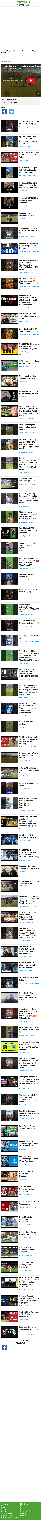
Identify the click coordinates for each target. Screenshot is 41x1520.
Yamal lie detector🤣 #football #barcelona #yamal (27, 545)
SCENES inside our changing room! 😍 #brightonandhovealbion (29, 281)
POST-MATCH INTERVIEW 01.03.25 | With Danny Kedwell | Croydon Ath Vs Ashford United (28, 300)
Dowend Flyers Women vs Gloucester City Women (28, 755)
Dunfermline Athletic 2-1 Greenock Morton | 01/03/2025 (29, 883)
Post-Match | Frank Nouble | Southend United (27, 1128)
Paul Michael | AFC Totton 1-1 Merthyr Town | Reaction (29, 530)
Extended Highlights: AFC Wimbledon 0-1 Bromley (28, 1174)
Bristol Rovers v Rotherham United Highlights (26, 1249)
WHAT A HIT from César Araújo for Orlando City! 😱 (29, 1029)
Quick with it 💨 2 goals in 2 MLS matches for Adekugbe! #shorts (28, 170)
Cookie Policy (25, 1512)
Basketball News (26, 1508)
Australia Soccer (6, 1515)
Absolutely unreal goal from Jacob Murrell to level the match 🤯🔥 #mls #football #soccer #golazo (28, 498)
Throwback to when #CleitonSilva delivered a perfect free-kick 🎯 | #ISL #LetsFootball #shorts (28, 1063)
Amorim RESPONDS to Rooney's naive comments (28, 200)
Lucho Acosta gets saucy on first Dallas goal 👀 (27, 427)
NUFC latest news (7, 1508)
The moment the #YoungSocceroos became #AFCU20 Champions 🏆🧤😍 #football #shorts (27, 933)
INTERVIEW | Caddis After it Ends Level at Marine (27, 316)
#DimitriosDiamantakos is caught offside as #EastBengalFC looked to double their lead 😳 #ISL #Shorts (28, 689)
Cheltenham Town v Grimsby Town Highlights (27, 1265)
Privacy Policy (25, 1510)
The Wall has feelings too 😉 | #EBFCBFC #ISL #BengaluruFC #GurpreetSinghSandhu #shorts (29, 444)
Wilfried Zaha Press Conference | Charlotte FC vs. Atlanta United (28, 1143)
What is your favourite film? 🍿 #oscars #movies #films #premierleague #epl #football (28, 803)
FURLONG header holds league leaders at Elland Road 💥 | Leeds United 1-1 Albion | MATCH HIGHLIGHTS (29, 1282)
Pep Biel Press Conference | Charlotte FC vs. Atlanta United (28, 1159)
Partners (23, 1515)
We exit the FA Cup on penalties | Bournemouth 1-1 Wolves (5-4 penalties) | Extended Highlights (28, 821)
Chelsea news (6, 1506)
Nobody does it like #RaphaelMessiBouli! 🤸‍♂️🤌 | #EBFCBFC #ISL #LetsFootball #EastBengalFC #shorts (29, 655)
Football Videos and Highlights (20, 1341)
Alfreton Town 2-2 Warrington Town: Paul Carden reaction (28, 965)
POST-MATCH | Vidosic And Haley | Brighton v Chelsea (28, 246)
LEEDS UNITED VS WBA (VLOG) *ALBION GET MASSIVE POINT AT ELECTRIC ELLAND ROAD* (29, 411)
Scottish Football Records (10, 1517)
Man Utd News (6, 1512)
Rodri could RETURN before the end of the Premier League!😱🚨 (28, 185)
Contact (23, 1514)
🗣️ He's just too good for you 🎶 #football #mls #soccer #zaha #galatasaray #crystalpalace (28, 708)
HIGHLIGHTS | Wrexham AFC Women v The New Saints (29, 155)
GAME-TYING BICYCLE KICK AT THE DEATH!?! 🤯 (29, 230)
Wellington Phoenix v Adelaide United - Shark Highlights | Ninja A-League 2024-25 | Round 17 (29, 1081)
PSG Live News (6, 1514)
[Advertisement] (20, 28)
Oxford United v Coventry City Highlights (25, 1219)
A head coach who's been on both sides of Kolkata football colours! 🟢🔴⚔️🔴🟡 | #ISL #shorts (28, 1013)
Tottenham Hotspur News (10, 1510)
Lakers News (24, 1506)
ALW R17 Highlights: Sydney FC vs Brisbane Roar (29, 770)
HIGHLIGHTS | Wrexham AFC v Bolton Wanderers (29, 1314)
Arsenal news (5, 1504)
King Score (24, 1504)
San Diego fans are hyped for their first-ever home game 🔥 (29, 1113)
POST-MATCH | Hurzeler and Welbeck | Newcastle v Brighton (29, 346)
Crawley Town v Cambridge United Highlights (26, 1189)
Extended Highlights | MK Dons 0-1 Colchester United (29, 1329)
